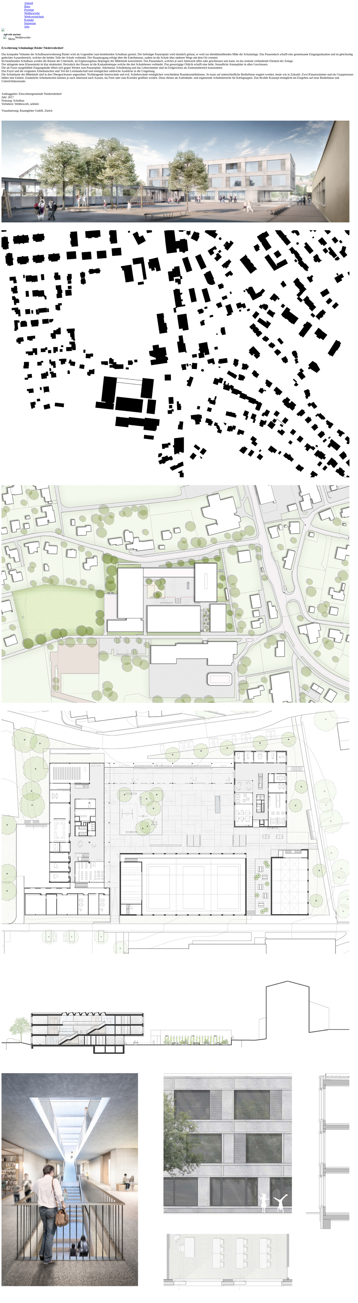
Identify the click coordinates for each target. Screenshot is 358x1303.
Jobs (26, 26)
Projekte (29, 9)
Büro (27, 6)
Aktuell (28, 3)
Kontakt (29, 19)
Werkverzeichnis (34, 16)
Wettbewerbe (32, 13)
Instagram (30, 23)
